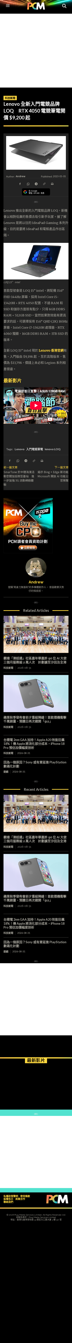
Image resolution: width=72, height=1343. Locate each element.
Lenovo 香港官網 (51, 350)
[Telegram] (36, 183)
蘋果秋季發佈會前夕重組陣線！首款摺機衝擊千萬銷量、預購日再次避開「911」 (34, 719)
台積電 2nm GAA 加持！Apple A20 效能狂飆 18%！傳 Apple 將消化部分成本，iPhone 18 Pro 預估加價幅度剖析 (33, 744)
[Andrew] (36, 567)
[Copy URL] (44, 183)
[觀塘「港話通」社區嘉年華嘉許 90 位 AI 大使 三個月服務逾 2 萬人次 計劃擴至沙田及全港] (36, 634)
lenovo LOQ (52, 449)
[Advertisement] (36, 50)
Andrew (21, 176)
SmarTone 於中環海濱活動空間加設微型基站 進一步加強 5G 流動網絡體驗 (18, 478)
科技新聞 (10, 97)
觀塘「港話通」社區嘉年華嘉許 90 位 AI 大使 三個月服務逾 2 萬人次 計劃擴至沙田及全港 (36, 839)
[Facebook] (19, 183)
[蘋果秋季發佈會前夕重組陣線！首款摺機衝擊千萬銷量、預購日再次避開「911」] (36, 693)
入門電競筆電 (34, 449)
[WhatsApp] (27, 183)
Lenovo (19, 449)
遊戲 (5, 771)
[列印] (52, 183)
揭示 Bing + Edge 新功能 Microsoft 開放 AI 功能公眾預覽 (54, 476)
